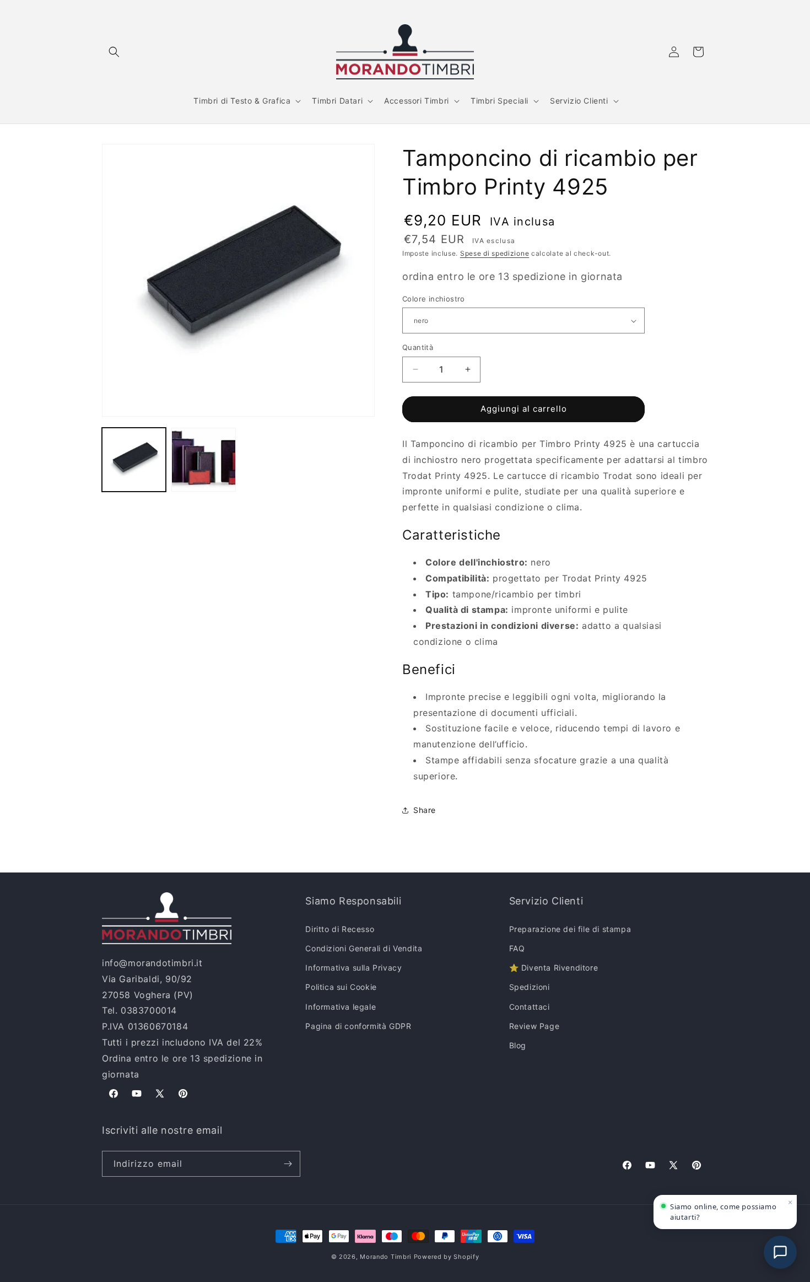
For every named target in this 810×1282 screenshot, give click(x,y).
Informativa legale (340, 1006)
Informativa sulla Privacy (353, 967)
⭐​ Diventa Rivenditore (553, 967)
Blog (517, 1045)
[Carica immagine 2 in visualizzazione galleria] (203, 460)
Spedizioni (529, 987)
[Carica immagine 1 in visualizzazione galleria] (134, 460)
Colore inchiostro (433, 298)
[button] (114, 52)
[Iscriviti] (288, 1164)
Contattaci (529, 1006)
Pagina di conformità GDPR (358, 1026)
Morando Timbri (386, 1257)
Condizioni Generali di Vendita (363, 948)
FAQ (517, 948)
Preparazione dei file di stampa (570, 929)
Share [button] (424, 810)
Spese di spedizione (494, 253)
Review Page (534, 1026)
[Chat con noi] (780, 1252)
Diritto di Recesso (339, 929)
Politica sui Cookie (340, 987)
